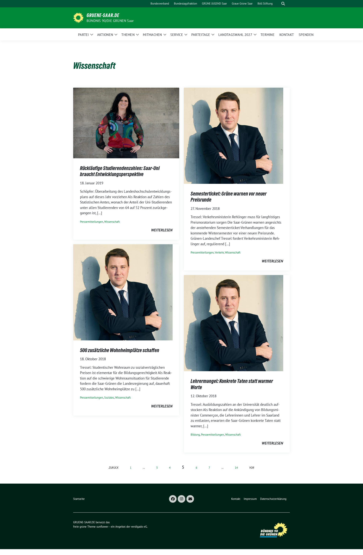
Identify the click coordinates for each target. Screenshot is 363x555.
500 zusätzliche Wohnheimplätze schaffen (119, 350)
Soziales (109, 397)
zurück (114, 467)
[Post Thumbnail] (126, 122)
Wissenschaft (112, 221)
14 (236, 467)
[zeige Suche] (283, 3)
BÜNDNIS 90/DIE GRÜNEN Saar (110, 21)
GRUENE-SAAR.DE (103, 15)
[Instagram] (181, 499)
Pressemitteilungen (91, 221)
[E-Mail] (190, 499)
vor (251, 467)
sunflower (102, 526)
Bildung (195, 434)
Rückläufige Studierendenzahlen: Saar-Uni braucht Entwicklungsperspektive (120, 171)
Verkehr (219, 252)
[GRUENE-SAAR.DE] (78, 17)
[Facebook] (173, 499)
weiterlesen (161, 230)
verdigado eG (139, 526)
